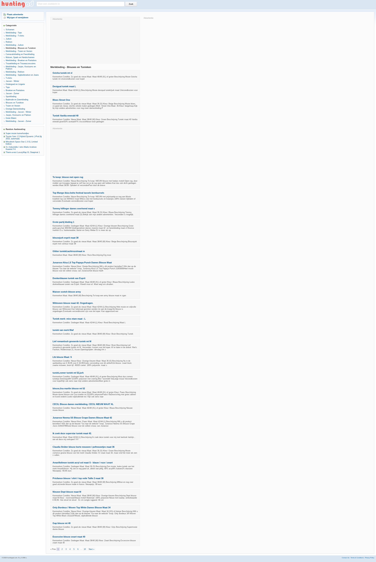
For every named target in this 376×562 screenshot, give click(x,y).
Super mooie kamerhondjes (17, 133)
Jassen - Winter (12, 81)
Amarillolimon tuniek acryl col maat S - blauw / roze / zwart (83, 462)
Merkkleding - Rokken (15, 72)
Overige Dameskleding (15, 109)
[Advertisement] (95, 40)
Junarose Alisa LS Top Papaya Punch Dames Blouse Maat (82, 262)
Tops (8, 87)
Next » (91, 549)
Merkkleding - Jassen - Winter (18, 112)
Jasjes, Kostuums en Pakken (18, 115)
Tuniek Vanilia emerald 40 (65, 115)
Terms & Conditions (357, 557)
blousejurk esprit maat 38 (65, 238)
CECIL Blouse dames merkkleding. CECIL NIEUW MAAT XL (83, 404)
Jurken (8, 39)
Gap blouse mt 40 (61, 523)
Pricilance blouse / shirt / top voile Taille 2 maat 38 (78, 478)
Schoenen (10, 29)
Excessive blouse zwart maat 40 (69, 537)
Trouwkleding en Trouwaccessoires (21, 63)
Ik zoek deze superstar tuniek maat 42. (72, 433)
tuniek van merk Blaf (63, 330)
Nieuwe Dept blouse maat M (67, 492)
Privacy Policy (369, 557)
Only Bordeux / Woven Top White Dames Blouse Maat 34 (81, 507)
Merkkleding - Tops (14, 33)
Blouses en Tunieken (15, 103)
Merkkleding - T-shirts (15, 36)
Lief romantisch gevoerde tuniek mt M (72, 341)
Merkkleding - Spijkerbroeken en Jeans (22, 75)
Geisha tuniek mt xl (62, 73)
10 (85, 549)
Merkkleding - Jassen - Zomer (18, 121)
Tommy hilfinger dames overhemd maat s (74, 208)
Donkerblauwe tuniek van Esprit (69, 278)
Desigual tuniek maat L (64, 86)
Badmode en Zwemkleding (17, 99)
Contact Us (345, 557)
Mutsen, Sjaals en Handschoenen (20, 57)
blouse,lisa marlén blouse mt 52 (69, 388)
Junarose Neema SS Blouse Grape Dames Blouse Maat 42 (82, 418)
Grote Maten (11, 118)
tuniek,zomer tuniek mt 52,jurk (68, 373)
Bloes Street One (61, 100)
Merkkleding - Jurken (15, 45)
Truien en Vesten (13, 106)
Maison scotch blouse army (67, 292)
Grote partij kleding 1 (63, 222)
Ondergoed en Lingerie (15, 84)
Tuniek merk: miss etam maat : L (69, 319)
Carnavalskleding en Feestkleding (20, 54)
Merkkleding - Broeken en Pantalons (21, 60)
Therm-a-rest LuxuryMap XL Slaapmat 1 (23, 152)
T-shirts (9, 78)
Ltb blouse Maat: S (62, 357)
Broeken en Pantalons (15, 90)
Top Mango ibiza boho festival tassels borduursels (78, 193)
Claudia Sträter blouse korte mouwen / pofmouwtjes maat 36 (83, 447)
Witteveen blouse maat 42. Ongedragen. (73, 303)
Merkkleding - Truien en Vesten (19, 51)
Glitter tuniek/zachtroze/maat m (69, 251)
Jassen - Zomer (12, 93)
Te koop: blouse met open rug (68, 177)
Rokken (9, 42)
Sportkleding (11, 96)
